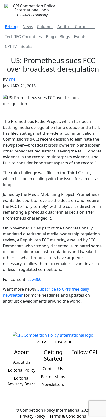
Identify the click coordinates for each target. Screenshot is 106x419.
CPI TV (11, 46)
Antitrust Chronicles (76, 26)
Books (26, 46)
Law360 (34, 279)
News (28, 26)
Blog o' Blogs (58, 36)
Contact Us (53, 368)
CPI (12, 80)
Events (80, 36)
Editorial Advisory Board (21, 381)
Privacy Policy (32, 416)
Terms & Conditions (67, 416)
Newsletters (53, 384)
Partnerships (53, 376)
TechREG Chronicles (23, 36)
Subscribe (61, 342)
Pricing (12, 26)
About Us (21, 362)
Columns (45, 26)
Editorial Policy (21, 370)
